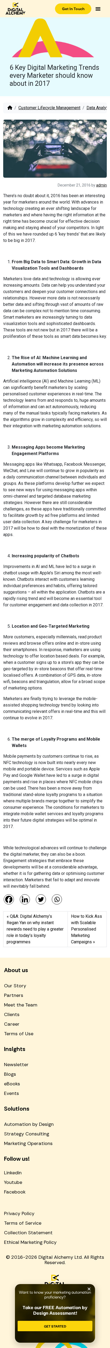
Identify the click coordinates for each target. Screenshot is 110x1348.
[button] (98, 9)
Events (11, 1093)
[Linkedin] (25, 899)
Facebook (15, 1192)
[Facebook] (9, 899)
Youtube (13, 1182)
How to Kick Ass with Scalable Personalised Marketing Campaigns (86, 929)
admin (101, 185)
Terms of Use (18, 1033)
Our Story (15, 985)
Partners (13, 995)
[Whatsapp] (57, 899)
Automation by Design (29, 1124)
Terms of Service (22, 1223)
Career (11, 1024)
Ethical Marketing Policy (30, 1242)
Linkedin (13, 1173)
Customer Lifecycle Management (49, 107)
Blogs (10, 1074)
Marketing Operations (28, 1143)
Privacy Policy (19, 1213)
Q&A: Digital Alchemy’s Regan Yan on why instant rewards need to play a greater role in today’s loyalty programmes (35, 929)
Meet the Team (20, 1005)
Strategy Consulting (26, 1134)
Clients (11, 1014)
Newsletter (16, 1064)
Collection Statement (28, 1232)
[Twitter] (41, 899)
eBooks (12, 1084)
